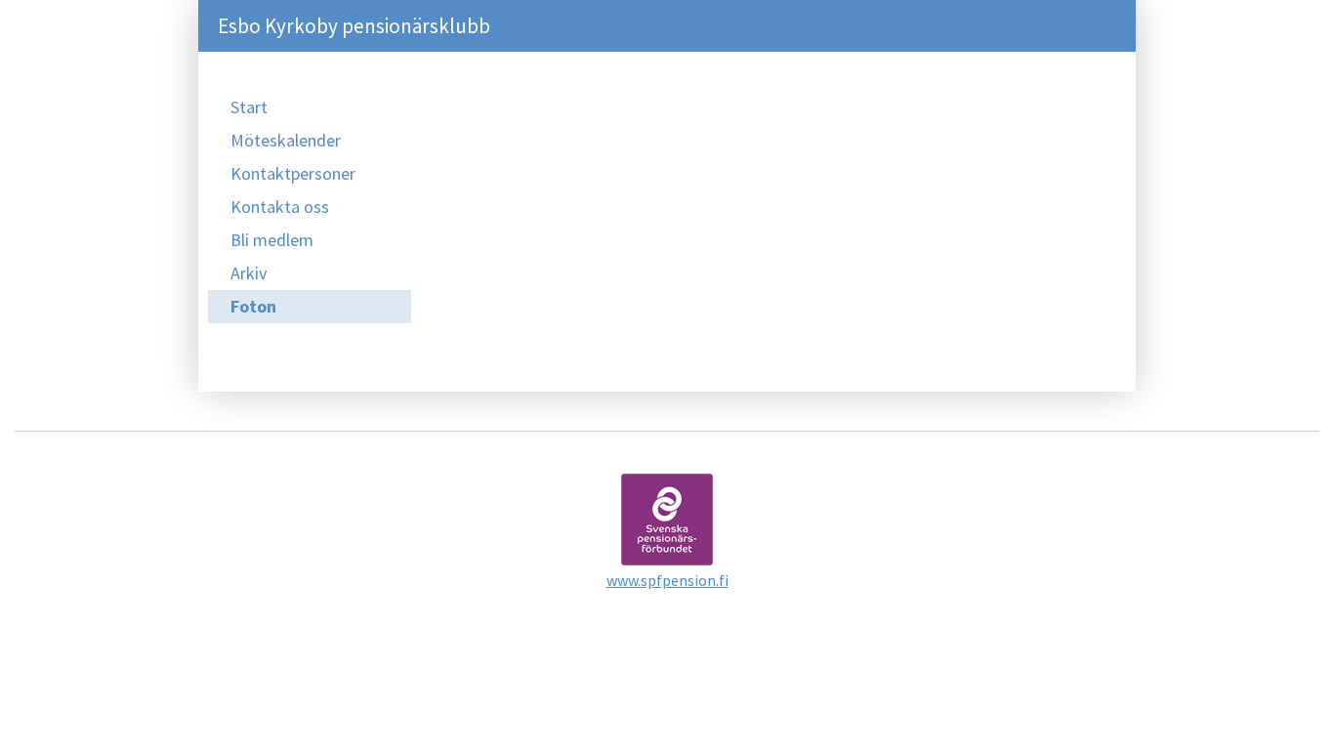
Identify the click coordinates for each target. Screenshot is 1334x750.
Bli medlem (271, 240)
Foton (253, 306)
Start (249, 107)
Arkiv (248, 273)
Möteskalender (285, 140)
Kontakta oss (279, 206)
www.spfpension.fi (667, 580)
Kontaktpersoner (292, 173)
